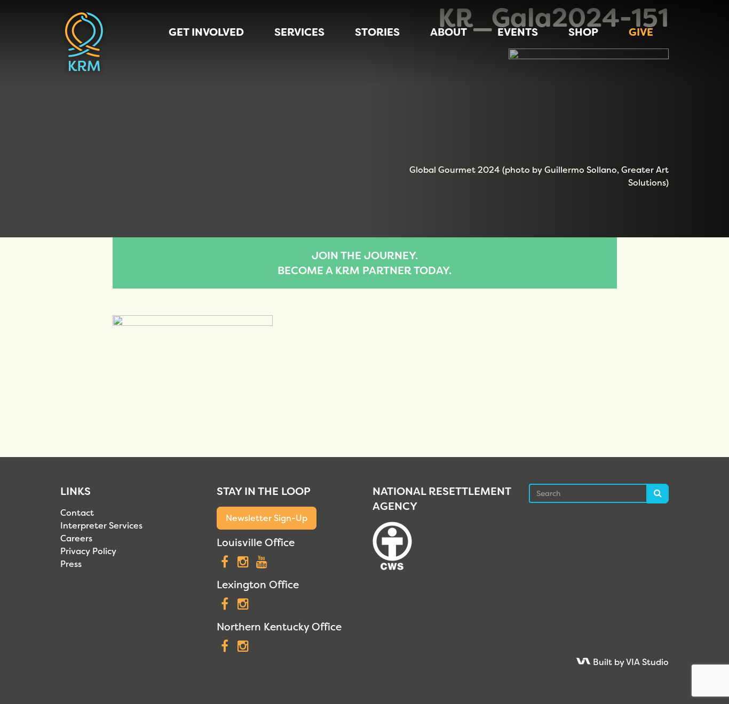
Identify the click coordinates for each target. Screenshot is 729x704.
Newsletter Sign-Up (266, 518)
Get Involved (206, 32)
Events (517, 32)
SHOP (583, 32)
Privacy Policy (88, 551)
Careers (76, 538)
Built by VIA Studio (630, 662)
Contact (77, 512)
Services (299, 32)
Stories (377, 32)
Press (71, 564)
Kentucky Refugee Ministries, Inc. (84, 43)
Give (641, 32)
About (448, 32)
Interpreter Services (101, 525)
